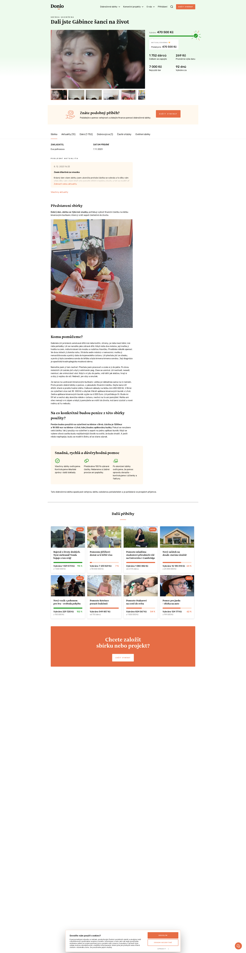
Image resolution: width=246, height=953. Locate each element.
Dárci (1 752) (86, 134)
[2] (76, 95)
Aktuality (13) (68, 134)
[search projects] (171, 6)
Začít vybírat (185, 7)
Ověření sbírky (142, 134)
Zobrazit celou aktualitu (65, 184)
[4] (111, 95)
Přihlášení (162, 6)
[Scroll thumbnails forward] (142, 95)
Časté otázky (124, 134)
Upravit (161, 949)
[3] (94, 95)
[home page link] (57, 7)
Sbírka (54, 134)
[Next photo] (142, 59)
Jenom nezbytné (163, 942)
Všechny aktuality (59, 192)
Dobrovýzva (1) (105, 134)
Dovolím (163, 935)
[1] (59, 95)
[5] (128, 95)
